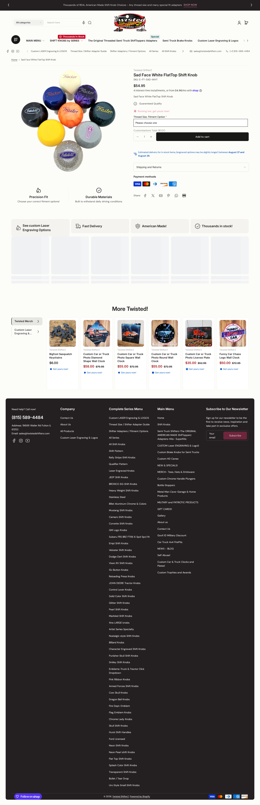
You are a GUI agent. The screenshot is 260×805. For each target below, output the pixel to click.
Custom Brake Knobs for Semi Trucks (178, 452)
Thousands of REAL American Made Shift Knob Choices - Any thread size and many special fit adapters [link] (122, 5)
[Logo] (130, 22)
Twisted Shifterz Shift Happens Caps (130, 359)
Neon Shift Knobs (119, 745)
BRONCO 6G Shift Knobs (123, 484)
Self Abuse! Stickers (96, 356)
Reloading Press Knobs (122, 576)
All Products (67, 431)
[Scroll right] (245, 39)
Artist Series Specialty (121, 629)
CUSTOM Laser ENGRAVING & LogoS (178, 445)
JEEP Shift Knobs (118, 477)
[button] (29, 22)
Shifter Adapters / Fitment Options (128, 51)
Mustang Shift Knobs (120, 510)
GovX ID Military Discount (171, 535)
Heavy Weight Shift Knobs (123, 490)
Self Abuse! (163, 555)
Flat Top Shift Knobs (120, 758)
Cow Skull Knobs (118, 692)
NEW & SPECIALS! (167, 465)
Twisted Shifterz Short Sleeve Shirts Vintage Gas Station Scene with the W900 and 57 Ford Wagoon (231, 366)
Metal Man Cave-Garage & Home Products (176, 493)
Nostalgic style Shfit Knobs (124, 635)
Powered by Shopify (140, 796)
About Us (65, 424)
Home (14, 59)
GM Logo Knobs (118, 530)
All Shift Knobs (169, 51)
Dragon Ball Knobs (119, 699)
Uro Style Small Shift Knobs (124, 785)
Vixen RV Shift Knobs (120, 563)
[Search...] (90, 22)
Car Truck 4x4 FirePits (169, 542)
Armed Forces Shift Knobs (123, 686)
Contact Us (66, 417)
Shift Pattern (116, 451)
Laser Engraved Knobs (121, 470)
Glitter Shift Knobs (119, 602)
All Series (153, 51)
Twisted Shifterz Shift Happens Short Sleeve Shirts (198, 361)
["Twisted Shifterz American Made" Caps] (164, 336)
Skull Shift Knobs (118, 725)
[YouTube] (18, 51)
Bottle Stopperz (166, 485)
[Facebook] (8, 51)
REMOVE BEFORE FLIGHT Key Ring (59, 357)
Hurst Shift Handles (120, 732)
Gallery (161, 515)
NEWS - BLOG (165, 548)
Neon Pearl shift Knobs (122, 752)
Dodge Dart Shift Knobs (122, 556)
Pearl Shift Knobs (118, 609)
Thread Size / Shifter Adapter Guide (88, 51)
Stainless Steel (117, 497)
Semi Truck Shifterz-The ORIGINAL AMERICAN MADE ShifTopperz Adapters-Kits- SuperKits (176, 435)
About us (162, 522)
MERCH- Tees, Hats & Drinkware (176, 472)
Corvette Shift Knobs (120, 523)
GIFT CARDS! (164, 509)
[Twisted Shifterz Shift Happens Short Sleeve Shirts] (198, 337)
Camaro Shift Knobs (120, 517)
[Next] (251, 5)
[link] (36, 41)
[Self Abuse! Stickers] (96, 336)
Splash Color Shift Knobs (123, 765)
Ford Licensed (117, 739)
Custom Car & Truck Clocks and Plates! (175, 563)
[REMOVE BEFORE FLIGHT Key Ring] (62, 335)
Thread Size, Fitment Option (149, 116)
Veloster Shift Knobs (120, 550)
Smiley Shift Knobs (119, 662)
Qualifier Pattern (118, 464)
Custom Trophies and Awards (174, 572)
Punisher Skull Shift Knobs (123, 655)
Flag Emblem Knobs (120, 712)
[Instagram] (13, 51)
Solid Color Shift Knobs (122, 596)
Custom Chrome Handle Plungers (176, 478)
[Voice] (83, 22)
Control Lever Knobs (120, 589)
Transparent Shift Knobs (122, 772)
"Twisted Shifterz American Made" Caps (162, 361)
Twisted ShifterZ (120, 796)
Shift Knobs (163, 424)
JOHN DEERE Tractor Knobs (124, 583)
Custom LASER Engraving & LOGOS (49, 51)
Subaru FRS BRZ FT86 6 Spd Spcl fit (129, 536)
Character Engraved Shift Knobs (127, 649)
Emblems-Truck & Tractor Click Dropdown (126, 670)
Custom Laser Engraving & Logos (79, 437)
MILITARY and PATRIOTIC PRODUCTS (177, 502)
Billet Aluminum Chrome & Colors (127, 503)
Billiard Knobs (116, 642)
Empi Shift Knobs (118, 543)
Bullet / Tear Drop (119, 778)
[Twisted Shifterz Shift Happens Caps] (130, 337)
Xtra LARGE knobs (119, 622)
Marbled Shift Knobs (120, 616)
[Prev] (8, 5)
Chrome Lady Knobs (120, 719)
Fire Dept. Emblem (119, 705)
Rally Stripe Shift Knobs (122, 457)
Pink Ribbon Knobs (119, 679)
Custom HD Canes (167, 458)
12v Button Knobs (118, 569)
